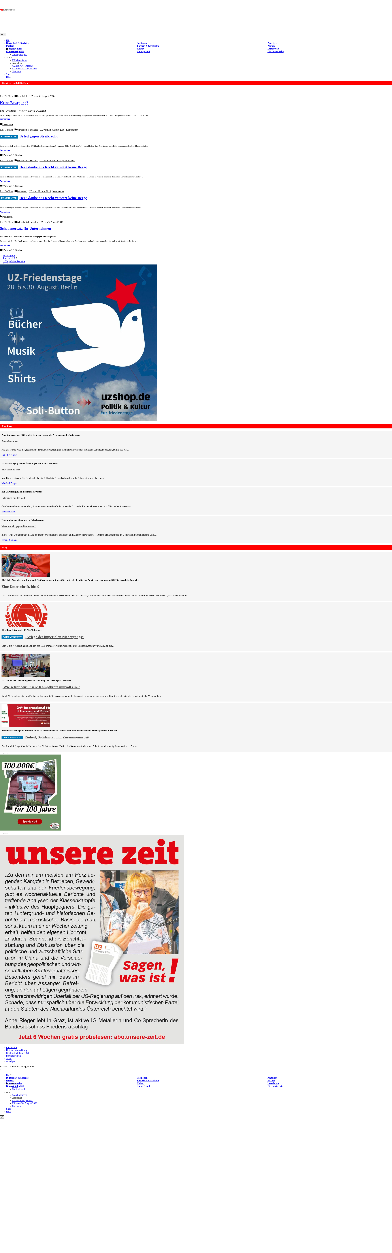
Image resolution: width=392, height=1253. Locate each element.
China (15, 51)
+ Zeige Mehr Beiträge (14, 261)
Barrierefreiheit (13, 1055)
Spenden (16, 71)
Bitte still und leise (11, 469)
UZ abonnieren (19, 60)
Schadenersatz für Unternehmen (25, 228)
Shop (8, 74)
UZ (7, 40)
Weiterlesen (5, 119)
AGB (8, 1058)
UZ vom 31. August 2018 (42, 96)
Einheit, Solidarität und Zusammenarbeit (56, 737)
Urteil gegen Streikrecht (38, 136)
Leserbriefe (22, 96)
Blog (8, 43)
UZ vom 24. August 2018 (52, 129)
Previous (5, 258)
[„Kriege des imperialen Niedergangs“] (26, 626)
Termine (10, 46)
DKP (8, 77)
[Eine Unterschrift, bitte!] (26, 575)
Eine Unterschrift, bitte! (20, 587)
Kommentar (72, 129)
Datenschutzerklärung (16, 1050)
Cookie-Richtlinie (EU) (17, 1053)
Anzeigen (10, 1061)
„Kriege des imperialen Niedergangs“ (54, 637)
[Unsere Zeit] (39, 31)
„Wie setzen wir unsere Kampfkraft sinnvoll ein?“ (41, 687)
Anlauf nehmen (10, 441)
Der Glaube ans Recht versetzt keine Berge (53, 167)
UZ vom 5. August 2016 (51, 222)
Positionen (22, 191)
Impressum (11, 1047)
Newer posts (9, 255)
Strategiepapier (19, 54)
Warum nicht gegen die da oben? (19, 526)
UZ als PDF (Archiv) (22, 66)
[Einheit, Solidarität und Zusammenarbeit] (26, 726)
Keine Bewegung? (14, 103)
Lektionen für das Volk (14, 498)
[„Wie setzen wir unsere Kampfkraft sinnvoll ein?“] (26, 676)
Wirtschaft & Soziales (27, 129)
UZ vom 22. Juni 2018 (51, 160)
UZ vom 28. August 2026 (24, 68)
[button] (1, 1069)
